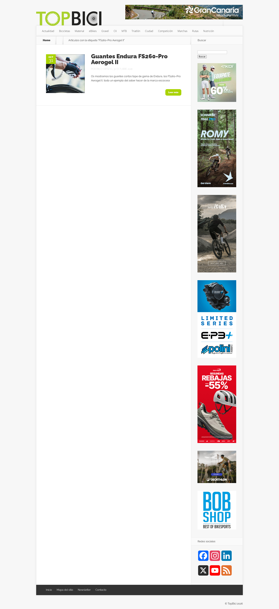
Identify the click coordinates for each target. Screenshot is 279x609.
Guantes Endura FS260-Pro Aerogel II (129, 59)
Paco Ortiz (103, 69)
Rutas (195, 31)
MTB (124, 31)
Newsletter (84, 589)
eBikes (93, 31)
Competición (165, 31)
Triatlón (136, 31)
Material (79, 31)
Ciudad (149, 31)
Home (46, 40)
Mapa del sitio (65, 589)
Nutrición (208, 31)
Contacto (100, 589)
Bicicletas (64, 31)
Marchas (182, 31)
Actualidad (48, 31)
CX (115, 31)
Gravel (105, 31)
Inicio (49, 589)
